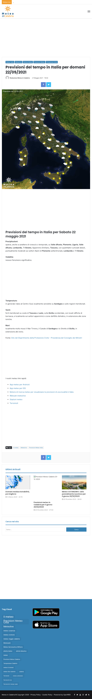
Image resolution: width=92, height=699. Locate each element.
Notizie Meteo (27, 62)
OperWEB (66, 695)
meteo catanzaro (18, 675)
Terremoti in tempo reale (10, 684)
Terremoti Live (7, 680)
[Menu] (89, 11)
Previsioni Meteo (39, 62)
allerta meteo (7, 651)
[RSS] (88, 694)
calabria (21, 671)
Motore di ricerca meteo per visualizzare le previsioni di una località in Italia (41, 392)
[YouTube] (80, 694)
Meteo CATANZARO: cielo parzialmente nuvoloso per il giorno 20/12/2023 (74, 493)
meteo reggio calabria (11, 639)
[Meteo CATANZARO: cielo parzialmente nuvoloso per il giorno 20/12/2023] (74, 482)
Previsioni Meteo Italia (36, 447)
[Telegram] (85, 694)
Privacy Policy (36, 695)
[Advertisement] (46, 38)
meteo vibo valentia (9, 671)
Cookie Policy (47, 695)
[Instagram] (83, 694)
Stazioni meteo (16, 399)
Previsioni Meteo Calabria (11, 659)
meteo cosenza (9, 631)
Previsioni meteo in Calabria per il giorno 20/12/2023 (32, 2)
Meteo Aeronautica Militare (13, 647)
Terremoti (14, 403)
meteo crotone (9, 635)
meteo (5, 655)
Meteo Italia (10, 62)
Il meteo (15, 447)
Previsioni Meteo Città (13, 621)
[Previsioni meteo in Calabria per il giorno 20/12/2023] (46, 487)
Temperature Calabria (10, 663)
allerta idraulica (21, 651)
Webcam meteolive (18, 396)
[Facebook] (43, 84)
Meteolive (18, 62)
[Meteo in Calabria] (8, 11)
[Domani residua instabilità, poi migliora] (18, 482)
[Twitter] (48, 84)
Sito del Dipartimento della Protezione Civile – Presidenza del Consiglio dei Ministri (46, 338)
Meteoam (7, 643)
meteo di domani (8, 667)
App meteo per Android (19, 384)
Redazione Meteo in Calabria (20, 78)
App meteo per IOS (18, 388)
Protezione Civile (51, 62)
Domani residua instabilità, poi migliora (18, 492)
